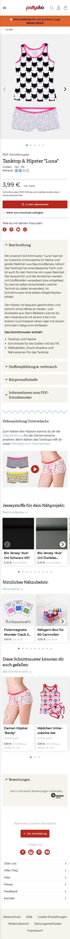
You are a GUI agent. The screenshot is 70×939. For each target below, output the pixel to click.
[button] (65, 8)
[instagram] (31, 852)
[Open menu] (5, 8)
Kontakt (9, 898)
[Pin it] (11, 229)
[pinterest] (39, 852)
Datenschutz (12, 917)
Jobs (7, 877)
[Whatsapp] (25, 229)
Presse (8, 884)
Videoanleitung (13, 435)
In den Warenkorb (37, 204)
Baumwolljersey (13, 512)
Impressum (35, 930)
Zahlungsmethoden (48, 923)
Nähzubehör (11, 589)
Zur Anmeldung (37, 833)
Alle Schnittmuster (15, 671)
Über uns (10, 863)
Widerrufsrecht (18, 923)
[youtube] (47, 852)
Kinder (8, 29)
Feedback (11, 891)
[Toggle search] (52, 8)
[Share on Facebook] (5, 229)
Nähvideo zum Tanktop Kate (30, 443)
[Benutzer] (59, 8)
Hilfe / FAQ (11, 870)
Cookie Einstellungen (52, 917)
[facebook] (22, 852)
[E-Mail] (18, 229)
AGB (29, 917)
